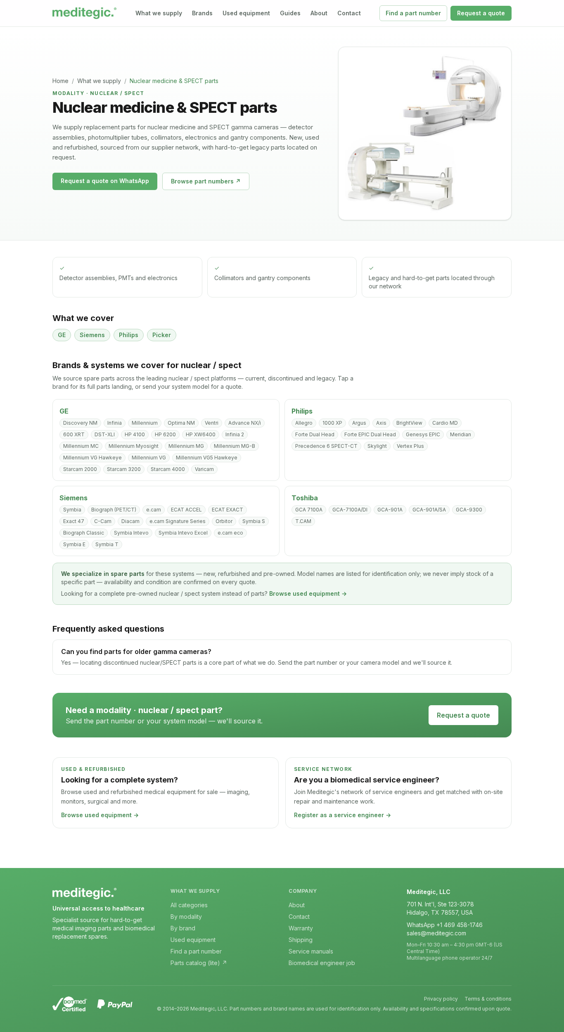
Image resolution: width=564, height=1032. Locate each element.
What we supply (158, 13)
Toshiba (304, 498)
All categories (189, 904)
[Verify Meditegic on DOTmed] (69, 1003)
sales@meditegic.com (436, 933)
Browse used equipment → (308, 593)
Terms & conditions (488, 999)
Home (60, 80)
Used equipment (246, 13)
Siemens (73, 498)
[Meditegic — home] (84, 13)
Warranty (301, 928)
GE (64, 411)
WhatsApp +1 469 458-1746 (445, 924)
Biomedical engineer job (322, 962)
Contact (349, 13)
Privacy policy (441, 999)
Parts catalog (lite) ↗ (199, 962)
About (318, 13)
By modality (186, 916)
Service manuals (311, 951)
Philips (302, 411)
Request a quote (481, 13)
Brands (202, 13)
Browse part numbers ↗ (206, 181)
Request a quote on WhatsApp (105, 180)
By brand (183, 928)
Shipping (301, 939)
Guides (290, 13)
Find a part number (413, 13)
